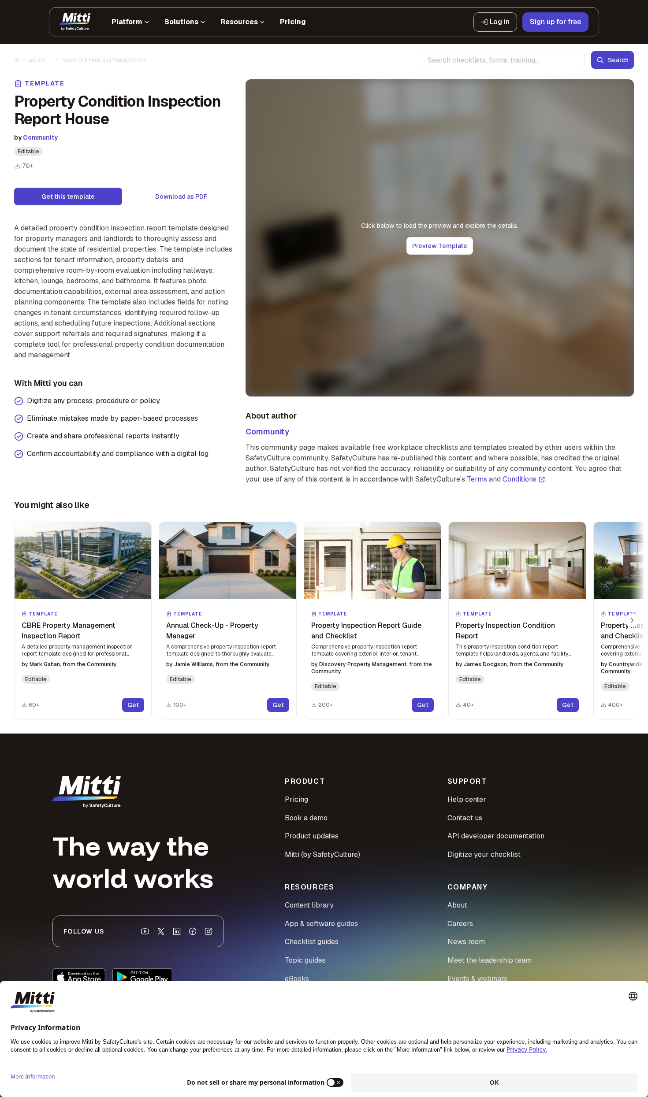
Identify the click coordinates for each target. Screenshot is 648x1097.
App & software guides (321, 923)
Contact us (464, 818)
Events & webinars (477, 978)
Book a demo (306, 818)
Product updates (312, 836)
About (457, 905)
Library (36, 59)
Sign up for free (555, 21)
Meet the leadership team (489, 960)
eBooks (297, 978)
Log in (500, 21)
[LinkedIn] (176, 931)
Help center (466, 799)
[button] (83, 620)
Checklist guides (312, 941)
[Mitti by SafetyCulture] (75, 22)
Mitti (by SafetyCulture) (322, 854)
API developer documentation (495, 836)
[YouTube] (145, 931)
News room (466, 941)
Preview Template (439, 246)
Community (40, 137)
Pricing (296, 799)
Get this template (68, 196)
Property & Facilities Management (103, 59)
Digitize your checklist (484, 854)
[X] (160, 931)
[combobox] (503, 60)
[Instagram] (208, 931)
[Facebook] (192, 931)
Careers (460, 923)
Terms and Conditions (501, 479)
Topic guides (305, 960)
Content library (309, 905)
